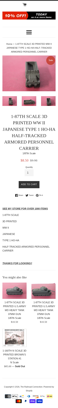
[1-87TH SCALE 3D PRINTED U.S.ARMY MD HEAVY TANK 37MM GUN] (14, 291)
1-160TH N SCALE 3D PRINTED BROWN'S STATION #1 (14, 354)
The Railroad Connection (31, 387)
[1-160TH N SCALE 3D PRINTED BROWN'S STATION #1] (14, 338)
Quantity (29, 167)
